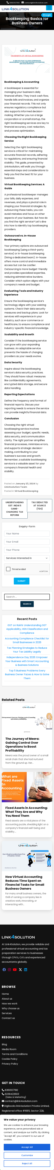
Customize (27, 1155)
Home (5, 994)
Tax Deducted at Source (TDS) (40, 505)
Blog (4, 1044)
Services (7, 1013)
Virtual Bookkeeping (26, 491)
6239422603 (15, 1095)
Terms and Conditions (15, 1054)
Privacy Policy (10, 1064)
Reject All (27, 1163)
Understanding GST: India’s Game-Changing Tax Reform (15, 509)
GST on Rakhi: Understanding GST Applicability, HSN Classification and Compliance (27, 629)
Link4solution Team (15, 486)
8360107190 (15, 3)
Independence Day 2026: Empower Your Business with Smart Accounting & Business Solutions (27, 661)
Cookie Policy (9, 1059)
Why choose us (11, 1008)
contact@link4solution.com (36, 3)
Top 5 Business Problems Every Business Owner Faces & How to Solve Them (27, 674)
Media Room (9, 1049)
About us (7, 998)
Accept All (27, 1147)
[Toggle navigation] (49, 7)
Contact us (8, 1018)
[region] (27, 1142)
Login (48, 14)
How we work (9, 1003)
